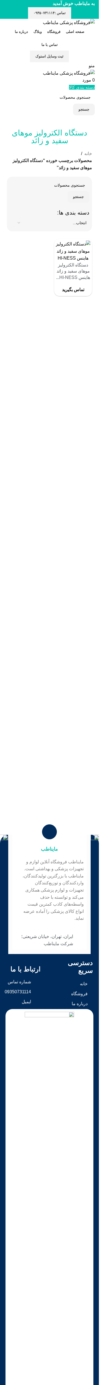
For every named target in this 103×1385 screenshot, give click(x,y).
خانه (88, 153)
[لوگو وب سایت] (69, 22)
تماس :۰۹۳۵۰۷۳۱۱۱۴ (50, 13)
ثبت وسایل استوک (49, 56)
